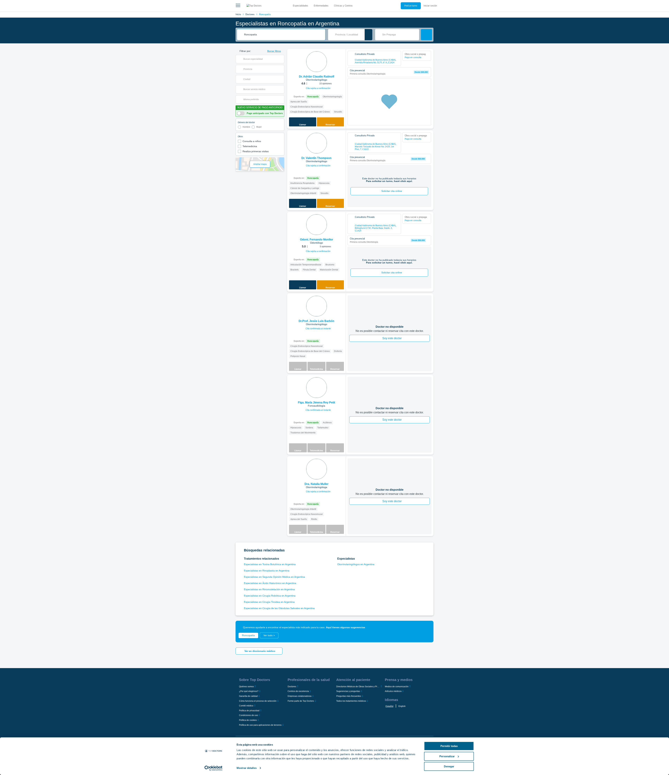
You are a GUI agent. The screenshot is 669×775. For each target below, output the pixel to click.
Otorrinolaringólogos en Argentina (355, 564)
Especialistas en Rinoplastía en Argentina (266, 570)
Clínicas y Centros (343, 5)
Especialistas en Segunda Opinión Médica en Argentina (274, 576)
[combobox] (283, 34)
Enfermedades (321, 5)
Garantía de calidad (248, 696)
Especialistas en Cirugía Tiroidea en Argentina (269, 602)
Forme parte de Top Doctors (301, 701)
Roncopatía (265, 14)
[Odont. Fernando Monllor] (316, 224)
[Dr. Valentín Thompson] (316, 143)
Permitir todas (449, 746)
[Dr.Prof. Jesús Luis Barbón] (316, 306)
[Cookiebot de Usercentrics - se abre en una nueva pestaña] (213, 768)
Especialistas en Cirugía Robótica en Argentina (269, 595)
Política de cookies (248, 720)
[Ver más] (342, 56)
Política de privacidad (249, 710)
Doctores (250, 14)
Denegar (449, 766)
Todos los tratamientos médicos (351, 701)
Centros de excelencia (298, 691)
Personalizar (447, 756)
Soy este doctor (392, 338)
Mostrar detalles (247, 767)
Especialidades (300, 5)
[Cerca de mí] (368, 34)
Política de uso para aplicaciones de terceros (260, 725)
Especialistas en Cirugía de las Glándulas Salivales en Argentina (279, 608)
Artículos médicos (393, 691)
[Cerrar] (427, 627)
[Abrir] (281, 59)
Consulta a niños (252, 141)
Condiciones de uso (248, 715)
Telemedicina (250, 146)
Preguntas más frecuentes (348, 696)
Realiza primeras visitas (256, 151)
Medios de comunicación (397, 686)
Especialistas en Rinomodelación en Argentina (269, 589)
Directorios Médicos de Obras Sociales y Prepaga (358, 686)
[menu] (238, 5)
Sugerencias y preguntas (348, 691)
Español (389, 706)
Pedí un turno (410, 6)
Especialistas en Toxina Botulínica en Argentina (270, 564)
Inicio (238, 14)
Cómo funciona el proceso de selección (257, 701)
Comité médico (246, 705)
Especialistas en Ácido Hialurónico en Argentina (270, 583)
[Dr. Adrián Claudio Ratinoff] (316, 61)
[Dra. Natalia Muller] (316, 469)
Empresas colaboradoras (300, 696)
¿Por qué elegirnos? (248, 691)
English (402, 706)
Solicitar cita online (391, 191)
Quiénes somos (246, 686)
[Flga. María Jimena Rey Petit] (316, 387)
